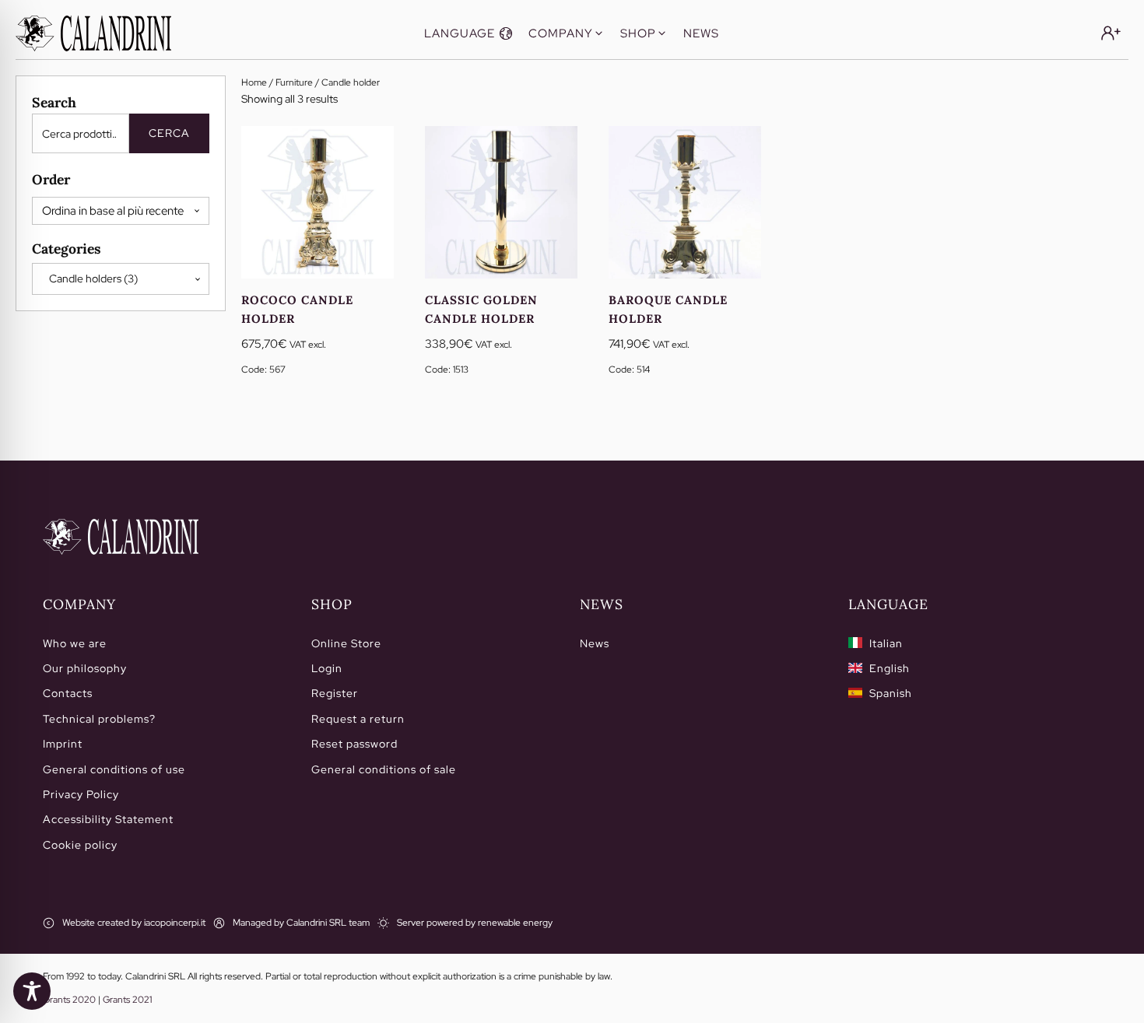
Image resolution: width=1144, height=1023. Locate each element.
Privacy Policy (81, 794)
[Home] (120, 537)
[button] (468, 33)
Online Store (346, 643)
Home (254, 82)
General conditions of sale (383, 769)
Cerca (169, 133)
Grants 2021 (127, 999)
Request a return (358, 719)
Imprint (62, 744)
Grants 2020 (69, 999)
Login (326, 668)
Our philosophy (85, 668)
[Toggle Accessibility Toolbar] (32, 991)
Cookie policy (80, 845)
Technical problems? (99, 719)
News (594, 643)
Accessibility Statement (108, 819)
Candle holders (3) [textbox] (90, 279)
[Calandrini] (93, 33)
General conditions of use (114, 769)
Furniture (294, 82)
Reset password (354, 744)
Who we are (75, 643)
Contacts (68, 693)
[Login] (1110, 33)
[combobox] (120, 278)
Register (334, 693)
